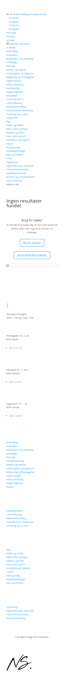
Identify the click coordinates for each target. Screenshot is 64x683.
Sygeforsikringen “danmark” (20, 165)
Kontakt (10, 40)
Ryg (8, 121)
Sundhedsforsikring (15, 173)
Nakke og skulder (15, 125)
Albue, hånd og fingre (17, 128)
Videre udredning (14, 84)
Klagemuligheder (14, 91)
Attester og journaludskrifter (20, 176)
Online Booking (14, 180)
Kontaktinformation (32, 255)
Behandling (12, 442)
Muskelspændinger (15, 150)
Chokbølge (11, 62)
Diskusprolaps (13, 147)
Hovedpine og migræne (18, 139)
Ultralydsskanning (15, 460)
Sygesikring (12, 162)
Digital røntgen (13, 80)
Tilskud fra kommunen (17, 169)
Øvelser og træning (16, 69)
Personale (11, 32)
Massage (11, 65)
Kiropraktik (11, 54)
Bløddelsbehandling (16, 106)
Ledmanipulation (14, 99)
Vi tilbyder (11, 47)
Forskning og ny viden (17, 114)
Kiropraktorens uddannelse (19, 110)
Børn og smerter (14, 154)
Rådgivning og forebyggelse (20, 77)
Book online (32, 243)
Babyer (10, 486)
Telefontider (23, 304)
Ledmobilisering (14, 102)
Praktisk (10, 36)
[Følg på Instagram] (32, 646)
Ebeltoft (19, 360)
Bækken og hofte (15, 132)
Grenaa (19, 394)
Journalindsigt (13, 88)
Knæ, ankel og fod (15, 136)
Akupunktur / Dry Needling (19, 58)
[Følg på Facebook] (25, 646)
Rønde (18, 326)
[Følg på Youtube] (38, 646)
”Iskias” (10, 143)
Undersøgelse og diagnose (19, 73)
